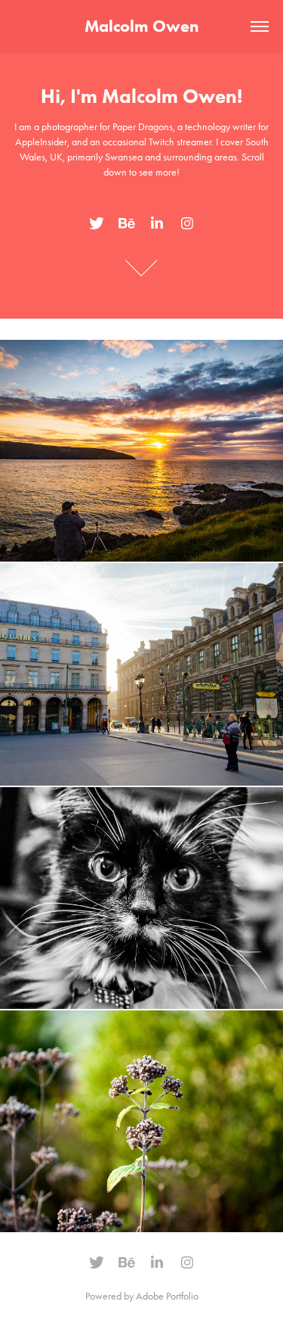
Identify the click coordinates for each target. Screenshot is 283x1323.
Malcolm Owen (141, 26)
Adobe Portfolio (167, 1296)
